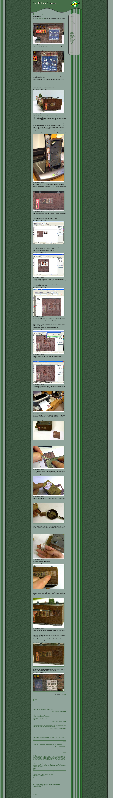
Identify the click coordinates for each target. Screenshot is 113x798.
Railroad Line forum (47, 123)
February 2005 (72, 46)
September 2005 (72, 39)
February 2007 (72, 22)
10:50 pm (64, 728)
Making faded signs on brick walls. (43, 14)
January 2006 (72, 35)
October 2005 (72, 38)
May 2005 (71, 43)
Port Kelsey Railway (44, 3)
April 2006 (71, 32)
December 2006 (72, 23)
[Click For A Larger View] (48, 23)
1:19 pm (64, 771)
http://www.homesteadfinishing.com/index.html (41, 763)
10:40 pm (64, 746)
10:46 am (64, 711)
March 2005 (72, 45)
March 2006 (72, 33)
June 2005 (71, 42)
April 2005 (71, 44)
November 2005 (72, 37)
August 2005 (72, 40)
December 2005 (72, 36)
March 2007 (72, 21)
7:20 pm (64, 741)
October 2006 (72, 25)
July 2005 (71, 41)
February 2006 (72, 34)
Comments (35, 794)
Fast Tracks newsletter (41, 18)
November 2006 (72, 24)
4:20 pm (64, 721)
